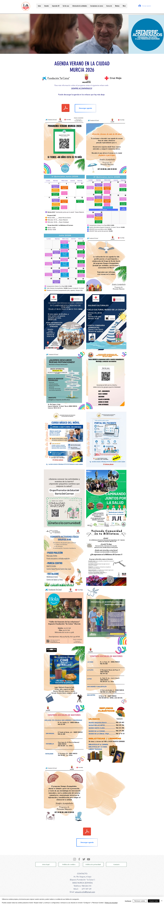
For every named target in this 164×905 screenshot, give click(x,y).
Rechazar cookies (139, 901)
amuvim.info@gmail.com (85, 892)
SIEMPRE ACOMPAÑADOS (81, 88)
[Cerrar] (162, 900)
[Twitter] (84, 859)
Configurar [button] (128, 901)
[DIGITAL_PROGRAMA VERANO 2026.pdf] (65, 108)
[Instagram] (74, 859)
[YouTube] (88, 859)
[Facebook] (79, 859)
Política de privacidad (111, 903)
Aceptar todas (153, 901)
